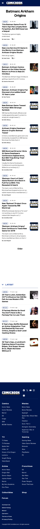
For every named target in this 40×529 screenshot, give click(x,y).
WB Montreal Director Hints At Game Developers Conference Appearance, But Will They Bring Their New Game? (14, 155)
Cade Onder (7, 39)
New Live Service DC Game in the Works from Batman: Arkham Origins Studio (14, 50)
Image (4, 419)
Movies (5, 307)
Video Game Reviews (29, 443)
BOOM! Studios (7, 424)
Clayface (25, 421)
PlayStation (25, 452)
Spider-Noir (5, 446)
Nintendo (25, 446)
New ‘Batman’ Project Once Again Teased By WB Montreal (14, 205)
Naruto (4, 481)
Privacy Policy (7, 519)
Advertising (6, 508)
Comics (5, 64)
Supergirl (25, 413)
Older (20, 248)
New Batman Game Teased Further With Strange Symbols (14, 107)
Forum (5, 498)
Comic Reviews (7, 410)
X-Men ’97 (5, 449)
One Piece (5, 487)
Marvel (4, 413)
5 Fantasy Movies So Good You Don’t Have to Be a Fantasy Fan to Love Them (13, 312)
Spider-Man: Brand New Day (29, 417)
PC (23, 455)
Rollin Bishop (7, 120)
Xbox (23, 449)
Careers (5, 513)
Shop (24, 492)
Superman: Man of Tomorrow (28, 431)
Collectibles (7, 492)
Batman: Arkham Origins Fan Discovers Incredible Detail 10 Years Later (15, 92)
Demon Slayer (6, 475)
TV (3, 437)
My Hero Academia (8, 484)
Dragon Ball (6, 472)
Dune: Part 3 (26, 424)
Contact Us (6, 505)
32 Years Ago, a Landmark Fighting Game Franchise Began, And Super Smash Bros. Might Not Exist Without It (13, 346)
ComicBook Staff (8, 170)
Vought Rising (6, 458)
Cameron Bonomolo (9, 81)
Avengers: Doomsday (29, 427)
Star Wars (25, 475)
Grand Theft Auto (27, 484)
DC (3, 416)
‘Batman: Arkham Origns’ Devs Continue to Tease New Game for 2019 (14, 228)
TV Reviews (6, 443)
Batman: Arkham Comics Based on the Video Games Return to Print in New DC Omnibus (13, 70)
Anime (5, 466)
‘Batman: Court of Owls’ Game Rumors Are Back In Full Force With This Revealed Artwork (13, 181)
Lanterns (5, 455)
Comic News (6, 407)
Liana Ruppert (7, 195)
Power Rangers (27, 481)
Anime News (6, 470)
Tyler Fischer (7, 97)
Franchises (27, 466)
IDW (3, 422)
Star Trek (25, 478)
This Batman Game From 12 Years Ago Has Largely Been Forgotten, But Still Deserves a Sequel (15, 27)
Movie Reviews (27, 410)
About (4, 510)
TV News (5, 440)
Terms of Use (7, 516)
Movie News (26, 407)
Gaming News (26, 440)
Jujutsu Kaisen (6, 478)
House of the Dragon (9, 452)
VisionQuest (6, 461)
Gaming (5, 21)
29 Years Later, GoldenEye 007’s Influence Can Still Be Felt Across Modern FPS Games (14, 298)
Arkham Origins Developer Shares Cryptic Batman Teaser (14, 130)
